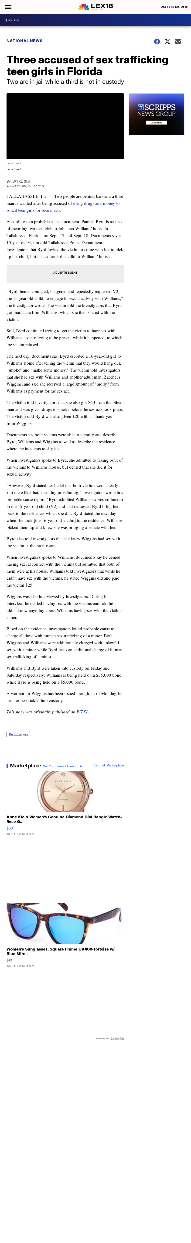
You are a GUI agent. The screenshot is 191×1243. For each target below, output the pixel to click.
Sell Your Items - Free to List (63, 766)
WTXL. (83, 712)
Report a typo (18, 734)
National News (25, 40)
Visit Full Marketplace (108, 765)
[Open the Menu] (7, 7)
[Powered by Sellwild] (117, 1038)
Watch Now (172, 7)
